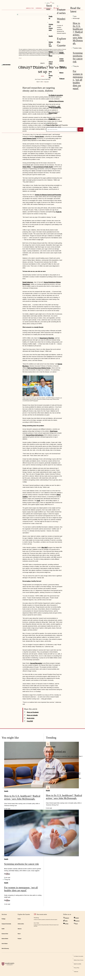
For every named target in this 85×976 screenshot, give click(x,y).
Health (6, 791)
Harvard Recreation (36, 663)
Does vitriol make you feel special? (63, 773)
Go (80, 129)
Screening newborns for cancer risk (21, 864)
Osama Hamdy (39, 136)
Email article (30, 718)
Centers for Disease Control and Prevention (48, 194)
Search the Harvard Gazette (57, 125)
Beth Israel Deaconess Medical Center (39, 368)
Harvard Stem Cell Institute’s (34, 435)
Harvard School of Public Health (43, 166)
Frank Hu (58, 211)
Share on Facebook (33, 712)
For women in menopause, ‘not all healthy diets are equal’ (78, 80)
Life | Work (36, 923)
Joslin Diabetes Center (29, 138)
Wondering (36, 917)
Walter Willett (27, 166)
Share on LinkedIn (32, 715)
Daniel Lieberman (28, 282)
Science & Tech (50, 746)
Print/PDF (30, 721)
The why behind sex (56, 751)
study (38, 500)
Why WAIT (45, 547)
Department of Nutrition (47, 338)
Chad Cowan (53, 431)
